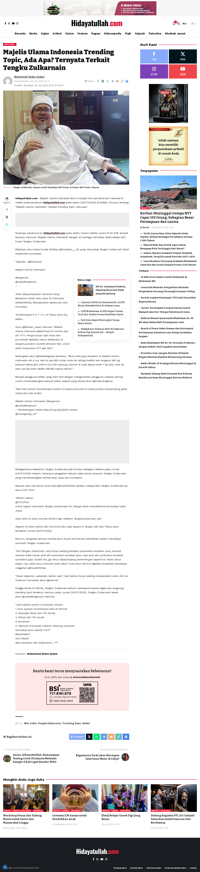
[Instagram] (17, 23)
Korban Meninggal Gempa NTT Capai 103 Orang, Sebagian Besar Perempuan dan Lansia (167, 217)
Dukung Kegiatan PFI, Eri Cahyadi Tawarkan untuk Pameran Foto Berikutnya (173, 819)
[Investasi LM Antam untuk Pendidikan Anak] (75, 798)
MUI (26, 723)
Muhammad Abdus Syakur (29, 76)
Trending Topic (71, 723)
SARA (33, 723)
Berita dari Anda (22, 810)
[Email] (117, 81)
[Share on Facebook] (98, 81)
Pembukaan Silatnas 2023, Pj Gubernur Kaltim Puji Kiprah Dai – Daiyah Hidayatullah (101, 332)
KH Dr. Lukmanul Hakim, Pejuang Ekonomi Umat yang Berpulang (111, 290)
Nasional (9, 44)
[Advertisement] (72, 220)
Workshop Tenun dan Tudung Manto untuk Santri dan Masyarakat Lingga (22, 819)
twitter (86, 723)
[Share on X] (103, 81)
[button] (178, 23)
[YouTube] (13, 23)
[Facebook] (5, 23)
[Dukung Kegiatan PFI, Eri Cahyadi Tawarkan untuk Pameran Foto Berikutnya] (174, 798)
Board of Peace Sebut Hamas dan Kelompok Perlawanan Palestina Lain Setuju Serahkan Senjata (166, 332)
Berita (144, 208)
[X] (9, 23)
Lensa (66, 810)
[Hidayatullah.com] (100, 23)
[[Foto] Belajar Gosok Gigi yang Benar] (125, 798)
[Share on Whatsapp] (107, 81)
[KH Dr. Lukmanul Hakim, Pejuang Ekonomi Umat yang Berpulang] (85, 290)
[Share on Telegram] (112, 81)
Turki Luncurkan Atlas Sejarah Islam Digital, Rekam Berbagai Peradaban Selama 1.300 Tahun (166, 237)
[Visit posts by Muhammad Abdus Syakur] (7, 81)
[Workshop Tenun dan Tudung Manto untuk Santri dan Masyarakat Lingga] (26, 798)
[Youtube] (183, 71)
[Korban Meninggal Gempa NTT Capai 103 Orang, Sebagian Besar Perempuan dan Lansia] (168, 192)
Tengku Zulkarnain (49, 723)
